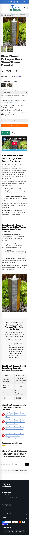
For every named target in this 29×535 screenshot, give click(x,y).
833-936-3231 (13, 103)
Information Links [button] (7, 513)
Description (5, 133)
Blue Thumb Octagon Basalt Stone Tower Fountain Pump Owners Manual (14, 429)
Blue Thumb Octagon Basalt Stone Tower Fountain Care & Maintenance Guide (15, 422)
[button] (18, 464)
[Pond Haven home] (6, 485)
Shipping (15, 133)
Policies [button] (4, 517)
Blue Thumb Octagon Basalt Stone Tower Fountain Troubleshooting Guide (14, 436)
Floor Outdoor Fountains (9, 14)
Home (2, 14)
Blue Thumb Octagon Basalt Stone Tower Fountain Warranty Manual (15, 415)
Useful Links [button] (6, 510)
